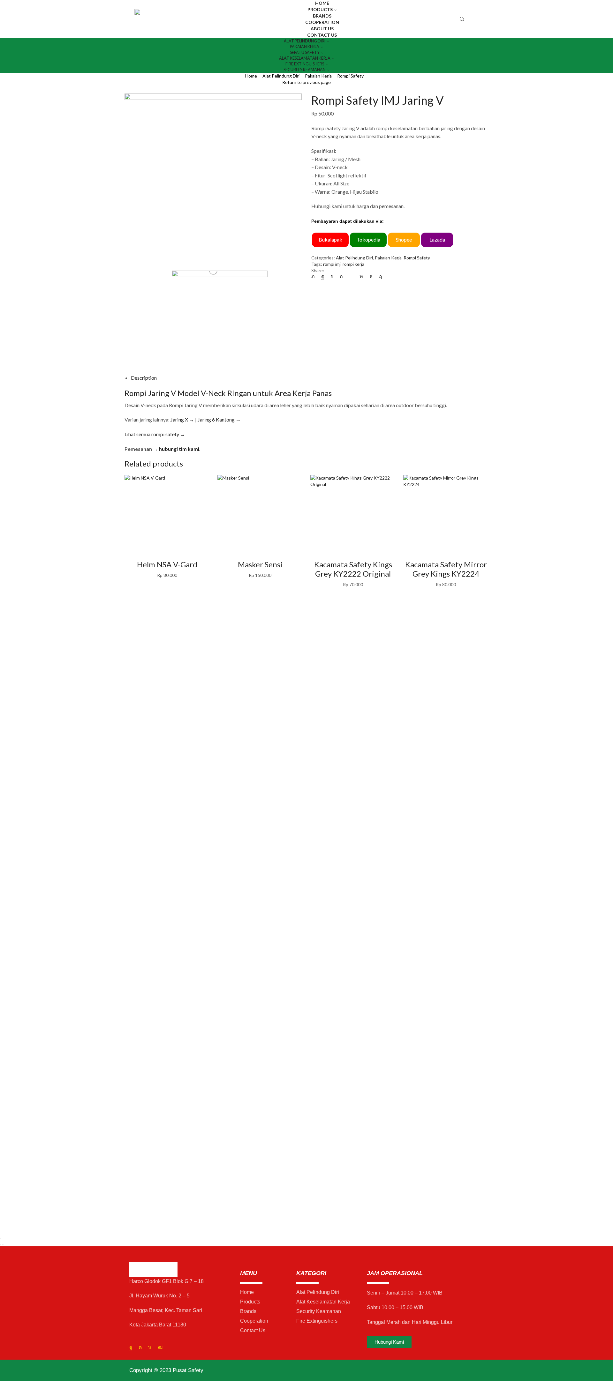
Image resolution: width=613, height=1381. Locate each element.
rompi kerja (353, 264)
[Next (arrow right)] (3, 1244)
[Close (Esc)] (0, 1238)
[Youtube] (160, 1347)
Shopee (404, 239)
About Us (322, 28)
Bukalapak (330, 239)
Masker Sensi (260, 564)
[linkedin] (361, 276)
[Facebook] (322, 276)
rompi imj (332, 264)
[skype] (379, 276)
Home (251, 75)
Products (320, 9)
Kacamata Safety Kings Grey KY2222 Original (353, 569)
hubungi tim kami (179, 449)
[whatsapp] (371, 276)
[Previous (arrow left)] (0, 1244)
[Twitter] (314, 276)
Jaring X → (182, 419)
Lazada (437, 239)
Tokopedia (368, 239)
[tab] (144, 378)
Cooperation (322, 22)
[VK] (332, 276)
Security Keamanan (305, 69)
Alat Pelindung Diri (280, 75)
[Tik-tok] (150, 1347)
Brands (322, 16)
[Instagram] (140, 1347)
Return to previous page (306, 82)
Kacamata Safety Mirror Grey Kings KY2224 (446, 569)
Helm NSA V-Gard (167, 564)
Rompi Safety (350, 75)
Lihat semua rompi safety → (155, 434)
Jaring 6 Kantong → (219, 419)
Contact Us (322, 35)
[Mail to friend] (351, 276)
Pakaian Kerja (318, 75)
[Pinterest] (341, 276)
